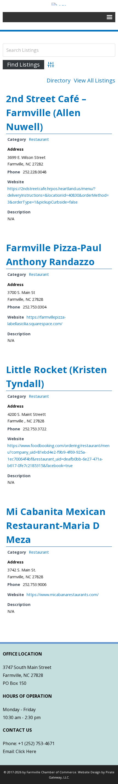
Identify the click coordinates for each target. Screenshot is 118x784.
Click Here (26, 751)
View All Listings (94, 80)
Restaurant (39, 139)
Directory (59, 80)
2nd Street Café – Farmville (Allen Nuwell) (46, 112)
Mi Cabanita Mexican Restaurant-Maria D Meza (56, 525)
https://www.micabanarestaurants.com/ (63, 594)
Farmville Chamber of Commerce (51, 772)
